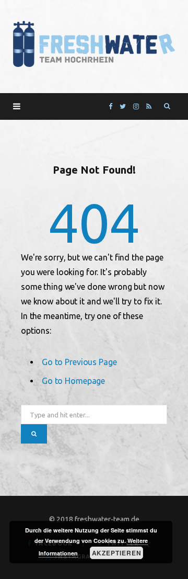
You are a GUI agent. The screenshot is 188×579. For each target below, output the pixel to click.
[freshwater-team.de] (94, 44)
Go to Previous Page (79, 362)
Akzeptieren (117, 553)
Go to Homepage (73, 380)
